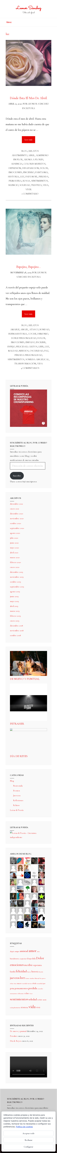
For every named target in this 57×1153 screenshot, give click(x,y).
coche (32, 333)
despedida (31, 958)
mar (15, 983)
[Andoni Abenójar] (41, 882)
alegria (12, 951)
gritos (33, 346)
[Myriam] (20, 910)
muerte (19, 983)
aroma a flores (33, 159)
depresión (15, 168)
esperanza (37, 965)
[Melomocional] (41, 924)
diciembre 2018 (16, 625)
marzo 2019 (15, 611)
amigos (17, 951)
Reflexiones (18, 800)
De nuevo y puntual (25, 679)
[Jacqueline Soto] (41, 874)
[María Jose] (34, 882)
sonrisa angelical (37, 359)
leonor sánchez (29, 978)
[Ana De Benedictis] (13, 889)
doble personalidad (23, 338)
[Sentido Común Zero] (13, 867)
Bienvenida (18, 785)
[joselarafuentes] (13, 903)
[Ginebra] (34, 874)
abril (31, 155)
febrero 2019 (15, 616)
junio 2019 (14, 596)
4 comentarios (30, 368)
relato (26, 993)
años (38, 951)
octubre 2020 (15, 523)
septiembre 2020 (17, 528)
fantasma (41, 172)
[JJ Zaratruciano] (34, 924)
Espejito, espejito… (28, 267)
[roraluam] (34, 903)
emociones (15, 172)
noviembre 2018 (17, 630)
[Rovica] (20, 867)
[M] (13, 924)
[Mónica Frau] (41, 860)
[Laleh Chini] (13, 860)
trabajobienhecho (15, 1007)
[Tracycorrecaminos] (27, 896)
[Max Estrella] (41, 910)
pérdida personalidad (28, 355)
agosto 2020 (15, 533)
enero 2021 (14, 508)
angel (24, 329)
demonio (42, 333)
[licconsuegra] (34, 910)
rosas (26, 180)
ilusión (41, 972)
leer (41, 346)
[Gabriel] (20, 924)
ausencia (17, 163)
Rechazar (28, 1140)
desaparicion (30, 168)
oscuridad (36, 350)
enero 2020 (14, 567)
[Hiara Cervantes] (34, 860)
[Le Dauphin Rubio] (41, 903)
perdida (43, 176)
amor (32, 950)
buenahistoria (17, 333)
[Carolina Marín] (41, 889)
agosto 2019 (15, 591)
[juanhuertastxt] (27, 924)
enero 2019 (14, 621)
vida (45, 185)
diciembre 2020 (16, 513)
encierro (28, 172)
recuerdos (40, 989)
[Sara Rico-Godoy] (20, 896)
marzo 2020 (15, 557)
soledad (25, 185)
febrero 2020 (15, 562)
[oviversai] (20, 903)
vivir (29, 189)
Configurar (28, 1146)
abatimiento (19, 155)
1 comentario (30, 193)
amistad (24, 951)
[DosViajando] (34, 867)
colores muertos (35, 163)
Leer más (30, 138)
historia (13, 176)
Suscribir (17, 475)
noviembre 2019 (17, 577)
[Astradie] (34, 917)
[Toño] (13, 874)
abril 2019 (14, 606)
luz (22, 176)
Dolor (44, 168)
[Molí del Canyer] (34, 896)
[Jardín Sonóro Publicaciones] (27, 889)
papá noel (31, 176)
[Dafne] (27, 910)
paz (46, 350)
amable (14, 329)
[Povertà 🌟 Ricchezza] (41, 896)
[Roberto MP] (41, 867)
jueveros (15, 978)
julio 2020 (14, 538)
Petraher (17, 723)
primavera (15, 180)
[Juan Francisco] (27, 917)
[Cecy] (20, 860)
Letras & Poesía (16, 810)
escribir (41, 342)
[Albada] (27, 903)
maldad (13, 350)
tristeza (36, 185)
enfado (30, 342)
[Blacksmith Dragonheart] (27, 882)
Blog (24, 151)
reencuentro (13, 993)
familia (12, 971)
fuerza (29, 972)
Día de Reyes (19, 756)
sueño (44, 1000)
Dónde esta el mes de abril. (28, 98)
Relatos (34, 151)
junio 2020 (14, 543)
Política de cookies (24, 1126)
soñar (39, 999)
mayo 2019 (14, 601)
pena (12, 988)
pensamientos (21, 988)
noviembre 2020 (17, 518)
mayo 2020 (14, 547)
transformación (25, 363)
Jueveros (16, 795)
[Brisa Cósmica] (13, 896)
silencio (13, 185)
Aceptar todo (28, 1133)
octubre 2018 (15, 635)
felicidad (22, 346)
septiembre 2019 (17, 586)
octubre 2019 (15, 582)
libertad (37, 978)
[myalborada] (20, 889)
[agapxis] (13, 910)
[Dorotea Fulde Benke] (34, 889)
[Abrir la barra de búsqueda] (50, 21)
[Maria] (13, 917)
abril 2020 (14, 552)
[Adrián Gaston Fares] (13, 882)
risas (31, 993)
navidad (24, 983)
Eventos (16, 790)
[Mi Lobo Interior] (41, 917)
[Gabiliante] (27, 874)
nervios (24, 350)
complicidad (22, 959)
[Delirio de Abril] (20, 874)
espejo (11, 346)
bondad (44, 329)
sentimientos (39, 180)
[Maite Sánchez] (20, 882)
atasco (33, 329)
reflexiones (21, 993)
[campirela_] (27, 867)
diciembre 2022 (16, 504)
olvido (34, 983)
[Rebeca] (27, 860)
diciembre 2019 (16, 572)
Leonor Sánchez (28, 8)
